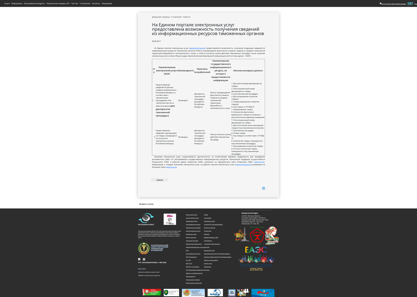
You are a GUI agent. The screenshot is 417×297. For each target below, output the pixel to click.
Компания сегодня (209, 221)
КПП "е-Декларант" (191, 257)
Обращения (107, 3)
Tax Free (74, 3)
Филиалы (206, 234)
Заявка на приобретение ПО (194, 273)
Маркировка (17, 3)
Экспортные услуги (191, 214)
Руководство (207, 231)
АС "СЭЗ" (188, 260)
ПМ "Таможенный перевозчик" (195, 270)
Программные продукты (34, 3)
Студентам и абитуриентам (212, 244)
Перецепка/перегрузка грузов (195, 247)
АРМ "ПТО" (189, 263)
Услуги (7, 3)
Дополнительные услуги (193, 231)
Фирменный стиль (209, 250)
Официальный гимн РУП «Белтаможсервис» (217, 254)
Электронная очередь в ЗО (58, 3)
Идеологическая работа (211, 260)
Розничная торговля (192, 241)
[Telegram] (263, 188)
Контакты (96, 3)
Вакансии (206, 247)
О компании (85, 3)
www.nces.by (259, 162)
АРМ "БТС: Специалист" (192, 267)
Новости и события (209, 227)
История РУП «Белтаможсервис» (213, 224)
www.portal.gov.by (197, 48)
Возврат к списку (146, 204)
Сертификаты (208, 241)
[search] (374, 3)
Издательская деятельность (194, 244)
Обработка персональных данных (149, 275)
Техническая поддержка (193, 280)
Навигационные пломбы (193, 227)
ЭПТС (187, 250)
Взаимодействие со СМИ (211, 237)
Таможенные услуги (192, 221)
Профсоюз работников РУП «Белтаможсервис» (217, 257)
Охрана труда (208, 263)
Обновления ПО (190, 276)
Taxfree (206, 214)
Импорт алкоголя (191, 237)
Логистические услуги (192, 218)
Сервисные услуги (191, 234)
